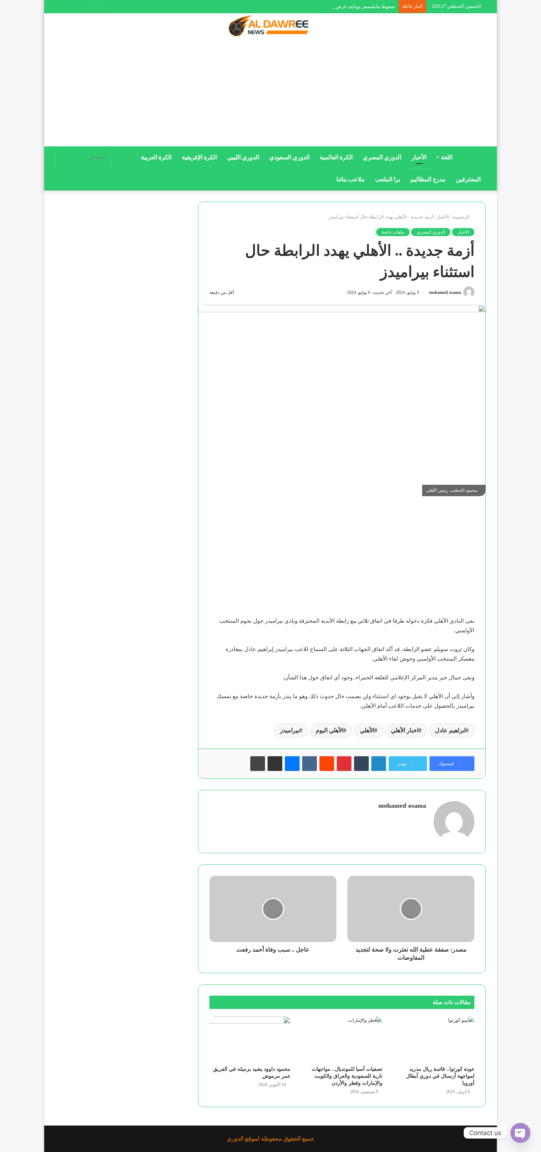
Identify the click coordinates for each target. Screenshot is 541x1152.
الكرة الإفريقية (199, 157)
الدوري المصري (382, 157)
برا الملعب (387, 179)
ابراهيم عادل (450, 730)
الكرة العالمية (336, 157)
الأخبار (419, 157)
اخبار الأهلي (404, 730)
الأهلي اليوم (329, 730)
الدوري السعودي (289, 157)
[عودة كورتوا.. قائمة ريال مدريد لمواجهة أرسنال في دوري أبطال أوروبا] (433, 1039)
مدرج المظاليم (428, 179)
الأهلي (367, 730)
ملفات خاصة (393, 232)
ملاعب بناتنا (350, 179)
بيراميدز (289, 730)
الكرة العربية (156, 157)
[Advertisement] (270, 94)
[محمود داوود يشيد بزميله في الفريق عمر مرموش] (249, 1039)
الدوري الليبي (243, 157)
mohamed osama (445, 292)
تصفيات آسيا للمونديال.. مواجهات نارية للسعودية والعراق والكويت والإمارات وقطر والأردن (347, 1076)
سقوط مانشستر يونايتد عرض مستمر (358, 6)
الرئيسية (462, 217)
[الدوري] (270, 26)
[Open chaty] (520, 1133)
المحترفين (468, 179)
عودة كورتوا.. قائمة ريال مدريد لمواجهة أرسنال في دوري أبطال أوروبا (440, 1076)
